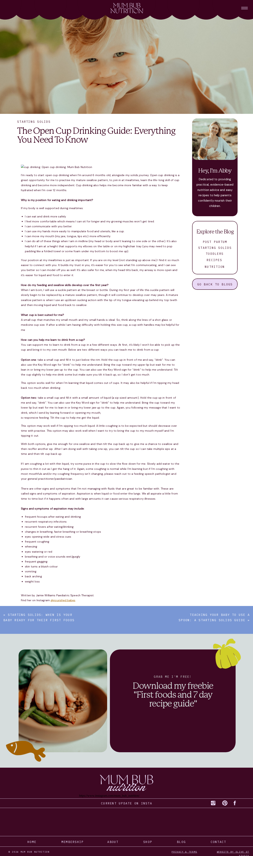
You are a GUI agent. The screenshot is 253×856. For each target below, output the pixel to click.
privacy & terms (184, 851)
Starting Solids (34, 122)
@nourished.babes (63, 600)
